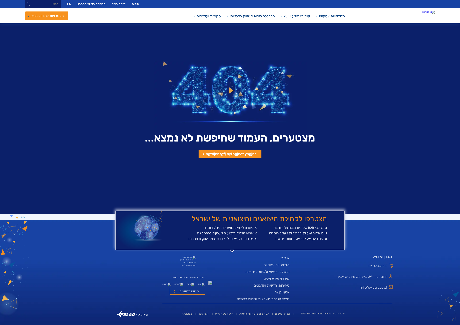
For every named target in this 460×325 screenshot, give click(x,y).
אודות (135, 4)
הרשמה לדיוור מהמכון (91, 4)
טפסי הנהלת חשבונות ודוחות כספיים (263, 299)
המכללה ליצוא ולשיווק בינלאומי (252, 16)
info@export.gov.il (373, 287)
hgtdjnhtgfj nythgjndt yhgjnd (231, 154)
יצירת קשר (119, 4)
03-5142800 (378, 266)
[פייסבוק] (166, 283)
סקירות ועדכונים (209, 16)
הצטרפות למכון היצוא (47, 16)
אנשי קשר (282, 292)
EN (69, 4)
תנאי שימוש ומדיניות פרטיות (254, 313)
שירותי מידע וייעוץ (297, 16)
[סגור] (28, 4)
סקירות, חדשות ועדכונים (271, 285)
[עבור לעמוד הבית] (418, 12)
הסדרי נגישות (282, 313)
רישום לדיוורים (189, 291)
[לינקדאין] (178, 283)
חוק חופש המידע (224, 313)
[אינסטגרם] (210, 283)
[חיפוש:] (43, 4)
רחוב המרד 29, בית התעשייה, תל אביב (362, 277)
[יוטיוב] (201, 283)
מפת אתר (187, 313)
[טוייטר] (190, 283)
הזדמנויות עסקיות (332, 16)
